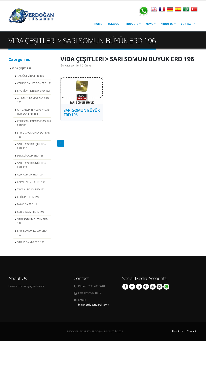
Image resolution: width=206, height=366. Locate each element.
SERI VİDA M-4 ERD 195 (30, 212)
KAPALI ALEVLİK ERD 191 (31, 182)
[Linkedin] (139, 287)
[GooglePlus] (146, 287)
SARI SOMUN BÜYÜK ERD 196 (32, 221)
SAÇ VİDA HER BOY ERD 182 (33, 90)
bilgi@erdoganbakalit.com (93, 304)
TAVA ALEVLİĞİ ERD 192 (31, 189)
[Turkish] (194, 10)
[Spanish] (179, 10)
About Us (167, 24)
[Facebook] (125, 287)
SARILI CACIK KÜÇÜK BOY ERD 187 (31, 146)
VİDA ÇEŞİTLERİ (21, 68)
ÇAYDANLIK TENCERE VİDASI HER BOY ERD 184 (33, 111)
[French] (163, 10)
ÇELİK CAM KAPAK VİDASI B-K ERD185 (34, 123)
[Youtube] (153, 287)
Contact (187, 24)
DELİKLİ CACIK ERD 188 (30, 155)
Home (98, 24)
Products (131, 24)
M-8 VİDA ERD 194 (27, 204)
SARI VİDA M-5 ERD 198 (30, 242)
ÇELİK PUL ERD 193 (28, 197)
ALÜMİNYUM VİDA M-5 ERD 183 (33, 100)
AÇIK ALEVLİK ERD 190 (29, 174)
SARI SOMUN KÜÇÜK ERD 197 (32, 232)
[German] (171, 10)
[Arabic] (187, 10)
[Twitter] (132, 287)
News (149, 24)
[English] (155, 10)
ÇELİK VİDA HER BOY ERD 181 (34, 83)
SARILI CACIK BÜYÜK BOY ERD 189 (31, 165)
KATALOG (113, 24)
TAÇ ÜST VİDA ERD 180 (30, 76)
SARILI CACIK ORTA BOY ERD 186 (33, 134)
